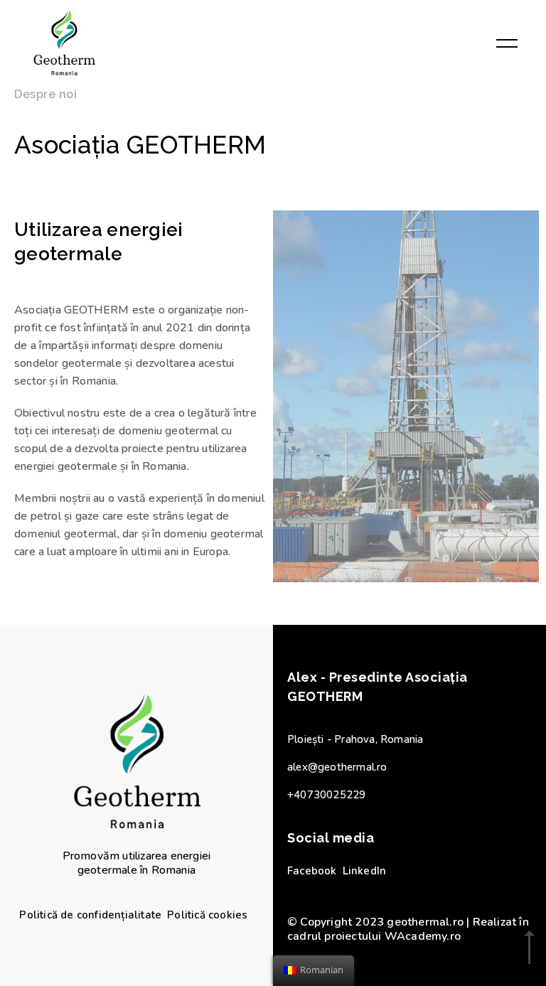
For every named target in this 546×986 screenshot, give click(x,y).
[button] (507, 43)
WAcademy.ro (423, 936)
